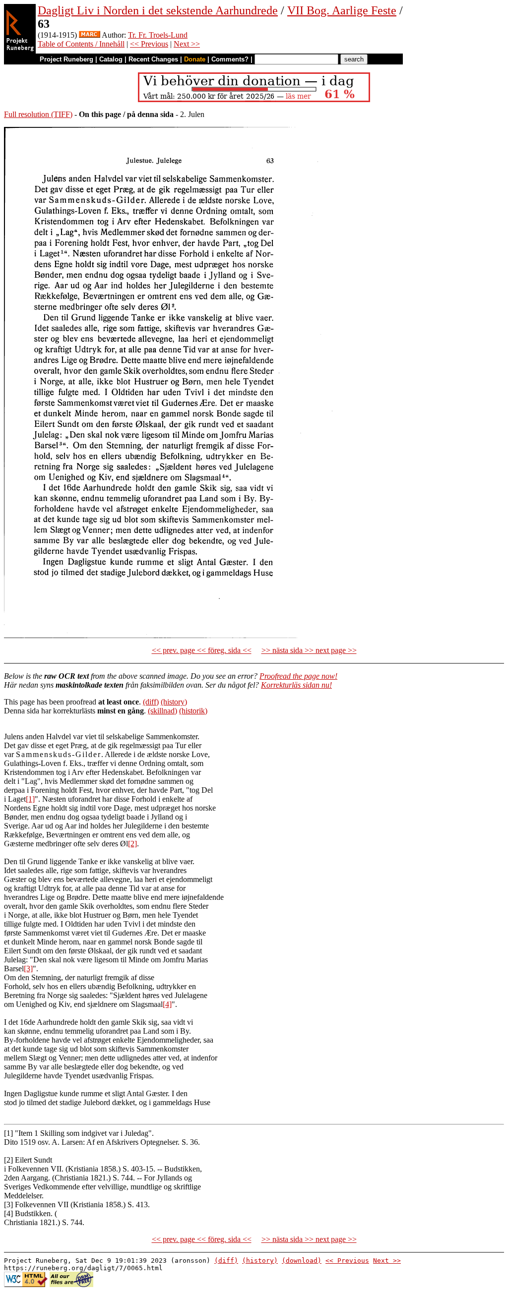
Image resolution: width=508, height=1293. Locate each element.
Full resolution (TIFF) (38, 114)
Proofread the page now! (298, 676)
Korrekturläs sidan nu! (296, 685)
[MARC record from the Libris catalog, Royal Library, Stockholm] (89, 35)
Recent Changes (153, 59)
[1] (30, 799)
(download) (301, 1260)
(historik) (193, 710)
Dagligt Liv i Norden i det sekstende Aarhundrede (158, 10)
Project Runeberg (66, 59)
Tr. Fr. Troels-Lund (158, 35)
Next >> (187, 44)
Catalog (111, 59)
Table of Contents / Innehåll (81, 44)
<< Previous (149, 44)
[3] (28, 968)
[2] (132, 843)
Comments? (230, 59)
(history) (174, 702)
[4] (167, 1004)
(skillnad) (162, 710)
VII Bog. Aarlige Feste (341, 10)
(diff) (151, 702)
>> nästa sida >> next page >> (309, 650)
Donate (194, 59)
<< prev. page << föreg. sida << (202, 650)
